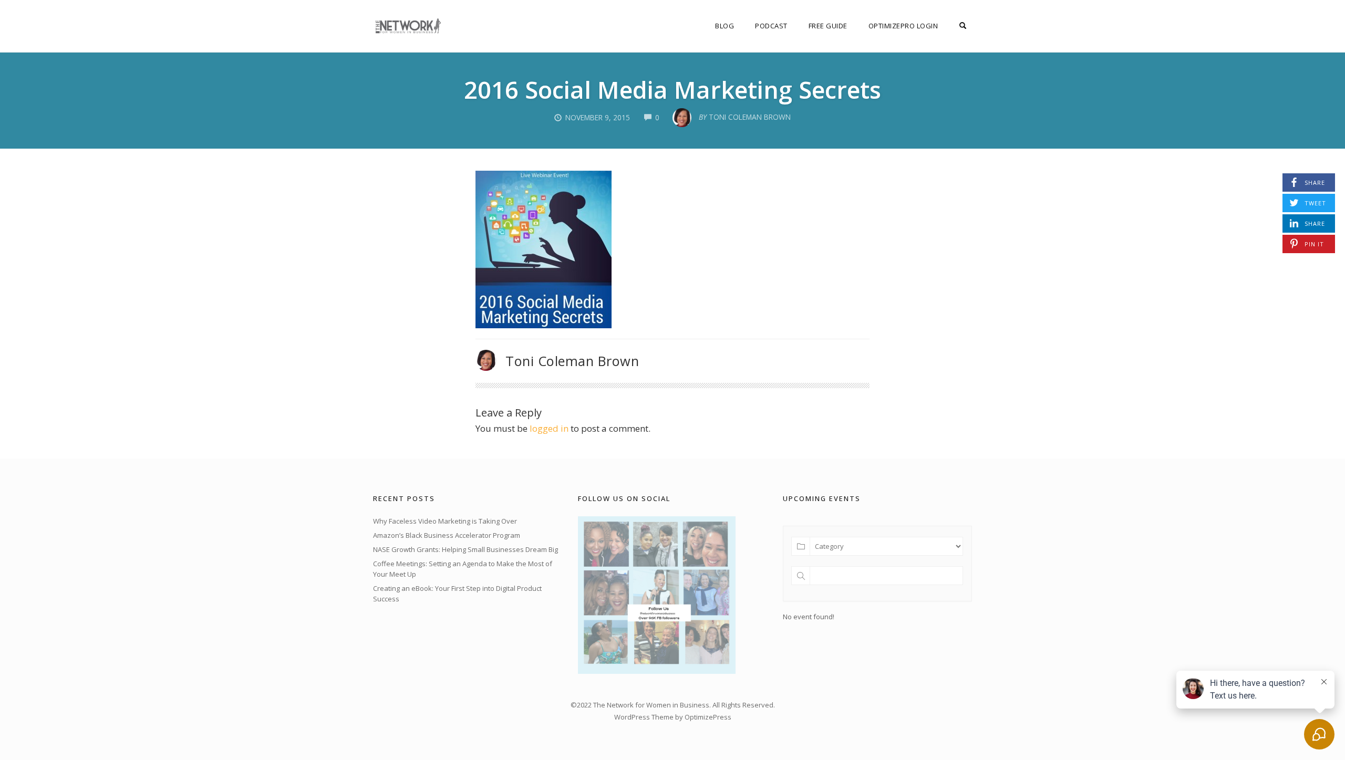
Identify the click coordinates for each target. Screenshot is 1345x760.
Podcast (771, 25)
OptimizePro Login (903, 25)
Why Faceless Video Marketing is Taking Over (445, 521)
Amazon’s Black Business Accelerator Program (446, 535)
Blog (724, 25)
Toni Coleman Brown (572, 361)
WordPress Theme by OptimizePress (672, 717)
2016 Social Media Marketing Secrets (672, 90)
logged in (549, 428)
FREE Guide (828, 25)
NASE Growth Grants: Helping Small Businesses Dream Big (465, 549)
